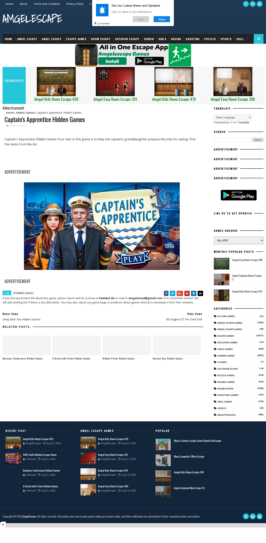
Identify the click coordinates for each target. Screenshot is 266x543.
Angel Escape (52, 39)
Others (222, 362)
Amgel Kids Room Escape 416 (247, 291)
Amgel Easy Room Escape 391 (113, 454)
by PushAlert (104, 23)
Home (9, 4)
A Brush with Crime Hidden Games (72, 358)
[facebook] (246, 4)
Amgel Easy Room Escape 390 (113, 486)
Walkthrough (227, 414)
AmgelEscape (32, 18)
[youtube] (259, 4)
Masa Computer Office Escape (189, 456)
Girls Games (225, 349)
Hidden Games (18, 125)
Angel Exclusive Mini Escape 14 (189, 488)
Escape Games (76, 39)
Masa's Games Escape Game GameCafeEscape (197, 440)
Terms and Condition (46, 4)
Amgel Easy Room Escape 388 (247, 260)
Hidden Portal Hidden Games (119, 358)
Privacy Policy (74, 4)
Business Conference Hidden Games (23, 358)
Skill (240, 39)
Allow (162, 19)
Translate (243, 122)
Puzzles (210, 39)
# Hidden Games (23, 293)
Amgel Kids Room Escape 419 (113, 470)
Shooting (193, 39)
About (23, 4)
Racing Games (226, 381)
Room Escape (100, 39)
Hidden (149, 39)
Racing (176, 39)
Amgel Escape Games (230, 322)
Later (141, 19)
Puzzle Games (226, 375)
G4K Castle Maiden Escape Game (39, 454)
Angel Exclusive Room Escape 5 (247, 277)
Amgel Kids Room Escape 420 (38, 439)
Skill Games (225, 401)
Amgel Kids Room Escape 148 (189, 472)
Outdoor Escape (127, 39)
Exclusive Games (228, 342)
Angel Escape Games (230, 329)
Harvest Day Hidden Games (168, 358)
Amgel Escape (27, 39)
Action (10, 49)
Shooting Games (228, 395)
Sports (226, 39)
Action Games (226, 316)
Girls (162, 39)
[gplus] (253, 4)
